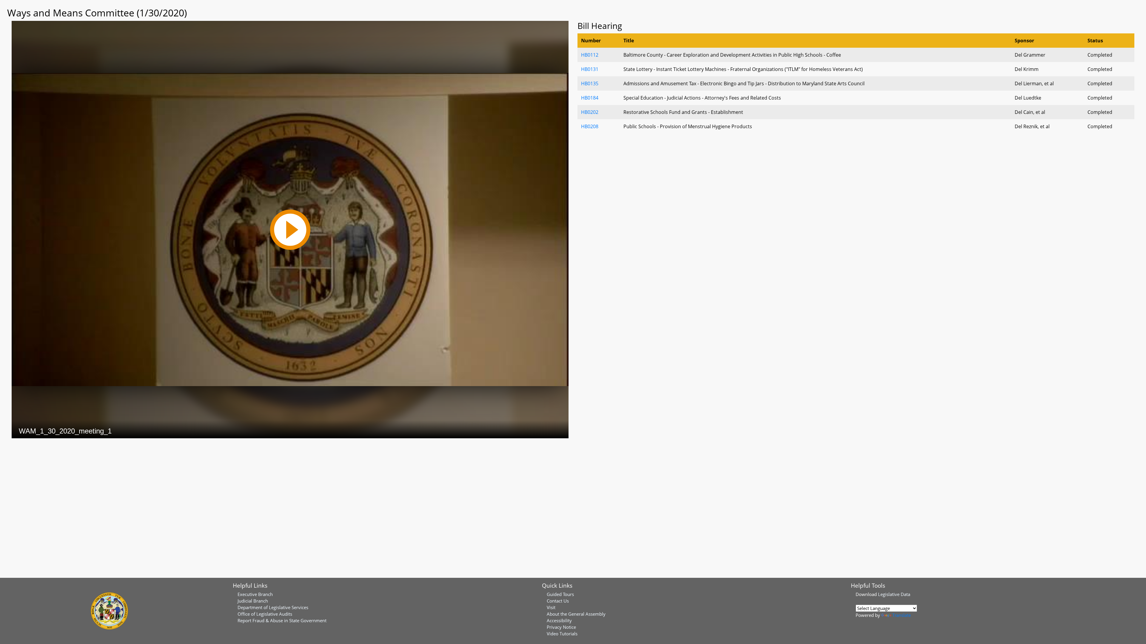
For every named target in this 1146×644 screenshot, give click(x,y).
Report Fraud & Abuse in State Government (282, 620)
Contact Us (558, 601)
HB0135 (589, 83)
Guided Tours (560, 594)
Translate (901, 615)
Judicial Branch (253, 601)
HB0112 (589, 55)
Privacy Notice (561, 627)
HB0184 (589, 98)
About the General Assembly (576, 614)
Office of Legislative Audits (265, 614)
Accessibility (559, 620)
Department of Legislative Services (273, 607)
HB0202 (589, 112)
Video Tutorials (562, 634)
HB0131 (589, 69)
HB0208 (589, 126)
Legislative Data (894, 594)
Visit (551, 607)
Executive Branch (255, 594)
